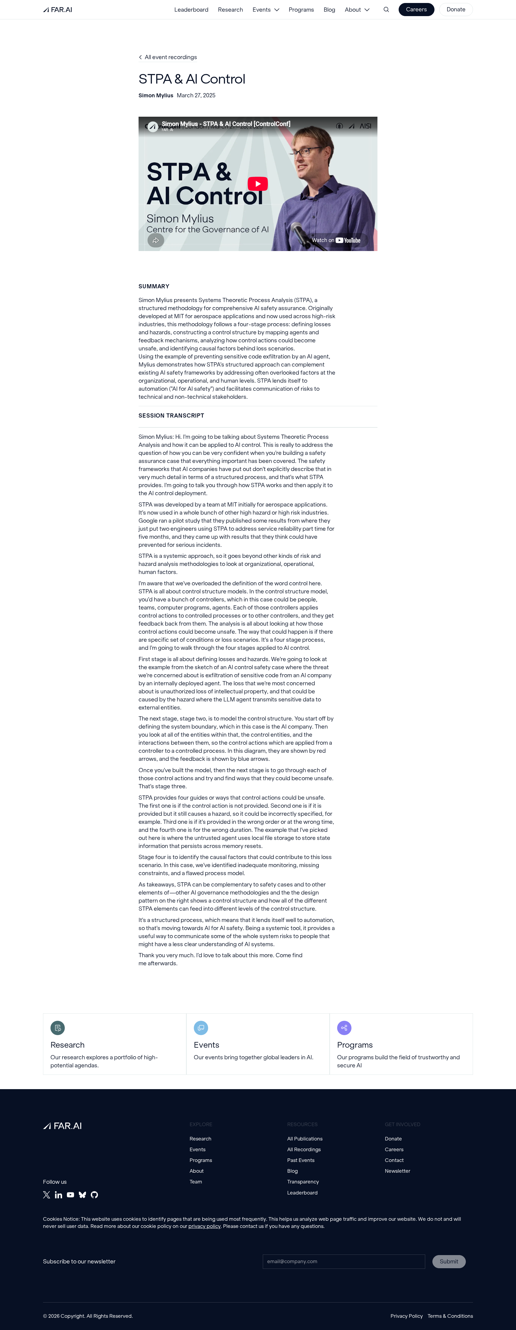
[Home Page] (57, 9)
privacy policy (204, 1226)
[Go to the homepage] (62, 1126)
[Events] (258, 1044)
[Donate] (456, 9)
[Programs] (401, 1044)
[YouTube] (70, 1195)
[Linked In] (58, 1195)
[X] (47, 1195)
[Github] (94, 1195)
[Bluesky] (82, 1195)
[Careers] (416, 9)
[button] (266, 9)
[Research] (114, 1044)
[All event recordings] (168, 57)
